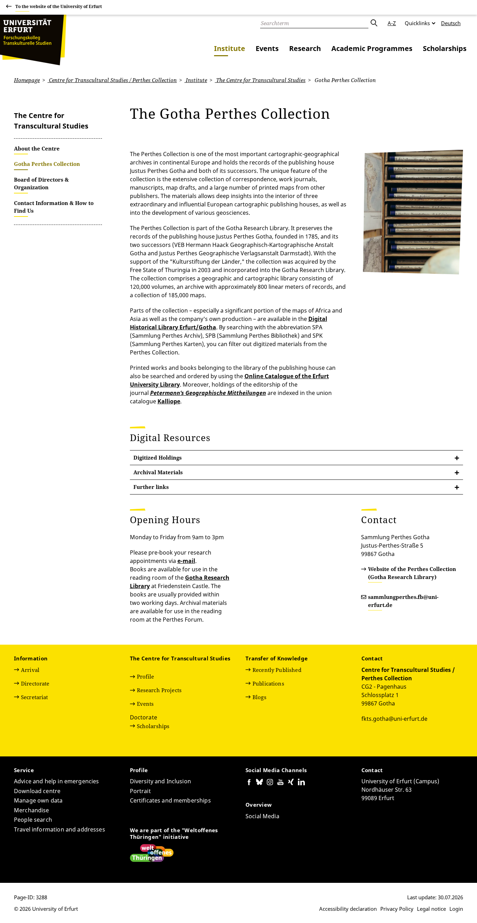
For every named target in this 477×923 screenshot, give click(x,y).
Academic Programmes (371, 48)
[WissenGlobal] (33, 40)
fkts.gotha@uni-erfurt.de (394, 719)
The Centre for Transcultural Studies (260, 79)
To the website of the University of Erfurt (58, 6)
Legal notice (431, 908)
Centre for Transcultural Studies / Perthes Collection (112, 79)
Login (456, 908)
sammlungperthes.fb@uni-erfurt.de (403, 600)
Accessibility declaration (348, 908)
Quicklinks (417, 23)
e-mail (186, 561)
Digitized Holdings (157, 457)
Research (305, 48)
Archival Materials (158, 472)
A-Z (392, 23)
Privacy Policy (396, 908)
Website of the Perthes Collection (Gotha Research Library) (412, 572)
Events (267, 48)
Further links (151, 486)
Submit (373, 23)
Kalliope (168, 401)
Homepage (27, 79)
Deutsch (451, 23)
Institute (229, 48)
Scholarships (445, 48)
